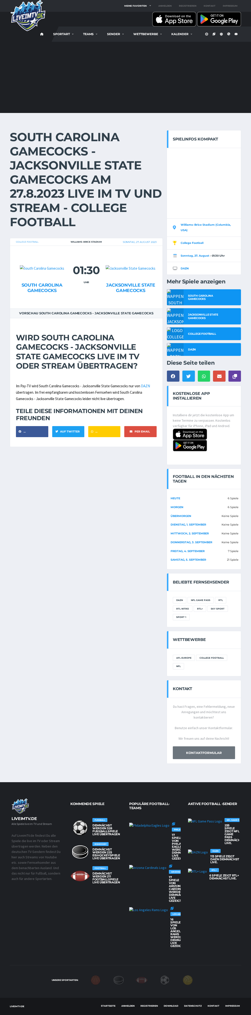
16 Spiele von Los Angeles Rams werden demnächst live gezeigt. (180, 933)
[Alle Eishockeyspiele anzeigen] (80, 852)
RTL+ (200, 608)
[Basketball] (95, 979)
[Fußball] (165, 979)
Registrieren (187, 5)
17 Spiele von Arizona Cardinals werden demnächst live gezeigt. (178, 889)
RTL (220, 600)
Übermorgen (181, 516)
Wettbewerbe (145, 34)
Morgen (177, 507)
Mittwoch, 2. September (190, 533)
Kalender (179, 34)
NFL (178, 666)
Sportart (61, 34)
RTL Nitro (182, 608)
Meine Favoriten (135, 5)
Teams (88, 34)
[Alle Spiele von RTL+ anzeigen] (197, 871)
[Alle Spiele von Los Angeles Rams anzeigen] (148, 910)
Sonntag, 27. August (195, 255)
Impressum (230, 5)
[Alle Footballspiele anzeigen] (80, 876)
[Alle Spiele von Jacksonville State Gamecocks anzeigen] (130, 258)
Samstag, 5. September (188, 559)
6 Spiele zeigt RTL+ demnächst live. (224, 877)
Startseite (108, 1005)
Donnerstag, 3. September (191, 542)
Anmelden (165, 5)
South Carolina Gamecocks (42, 287)
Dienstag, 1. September (188, 524)
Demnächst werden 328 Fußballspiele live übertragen (106, 829)
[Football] (142, 979)
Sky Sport (218, 608)
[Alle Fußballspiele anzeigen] (80, 828)
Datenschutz (193, 1005)
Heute (175, 498)
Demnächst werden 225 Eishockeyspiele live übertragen (106, 854)
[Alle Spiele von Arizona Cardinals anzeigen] (147, 867)
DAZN (145, 386)
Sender (113, 34)
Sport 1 (181, 617)
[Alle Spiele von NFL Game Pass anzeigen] (205, 821)
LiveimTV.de (17, 1006)
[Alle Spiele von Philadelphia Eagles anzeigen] (149, 825)
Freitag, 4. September (188, 551)
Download (171, 1005)
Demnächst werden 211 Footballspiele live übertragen (106, 878)
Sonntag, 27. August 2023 (140, 242)
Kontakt (209, 5)
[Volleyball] (188, 979)
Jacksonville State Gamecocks (130, 287)
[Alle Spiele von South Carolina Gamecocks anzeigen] (42, 258)
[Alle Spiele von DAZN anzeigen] (198, 852)
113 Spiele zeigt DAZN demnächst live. (224, 859)
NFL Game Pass (200, 600)
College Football (27, 241)
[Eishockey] (119, 979)
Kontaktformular (204, 753)
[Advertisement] (125, 78)
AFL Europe (183, 657)
